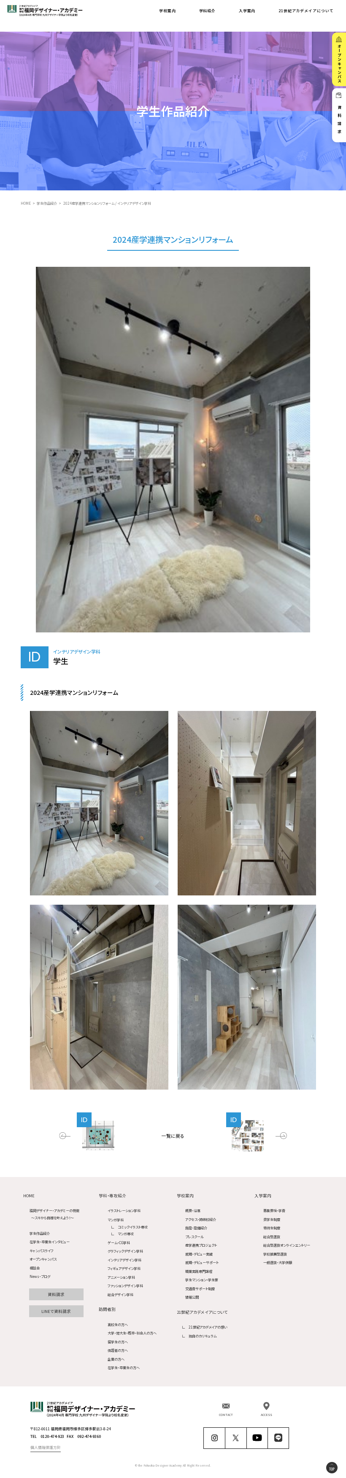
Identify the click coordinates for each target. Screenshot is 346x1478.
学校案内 (167, 11)
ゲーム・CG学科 (119, 1242)
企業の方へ (116, 1358)
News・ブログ (40, 1276)
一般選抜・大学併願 (277, 1262)
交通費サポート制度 (200, 1288)
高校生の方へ (118, 1324)
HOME (29, 1196)
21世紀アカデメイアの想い (208, 1326)
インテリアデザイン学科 (124, 1259)
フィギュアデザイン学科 (124, 1268)
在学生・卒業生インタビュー (50, 1241)
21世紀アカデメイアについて (306, 11)
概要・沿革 (192, 1210)
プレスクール (194, 1236)
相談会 (35, 1267)
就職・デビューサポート (202, 1262)
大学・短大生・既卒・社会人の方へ (132, 1332)
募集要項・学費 (274, 1210)
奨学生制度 (271, 1219)
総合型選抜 (271, 1236)
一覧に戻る (173, 1135)
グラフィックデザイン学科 (125, 1250)
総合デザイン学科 (120, 1294)
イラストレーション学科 (124, 1210)
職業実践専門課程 (198, 1271)
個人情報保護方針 (45, 1447)
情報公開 (192, 1296)
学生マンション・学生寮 (201, 1279)
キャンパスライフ (42, 1250)
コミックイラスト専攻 (133, 1226)
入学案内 (247, 11)
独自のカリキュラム (202, 1335)
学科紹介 (207, 11)
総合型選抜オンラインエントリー (286, 1244)
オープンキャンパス (43, 1258)
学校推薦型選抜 (275, 1253)
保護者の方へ (118, 1350)
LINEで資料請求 (56, 1311)
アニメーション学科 (121, 1277)
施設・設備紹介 (196, 1227)
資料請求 (56, 1294)
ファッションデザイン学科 (125, 1285)
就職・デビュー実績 (199, 1253)
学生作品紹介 (40, 1233)
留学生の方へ (118, 1341)
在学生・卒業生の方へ (124, 1367)
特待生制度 (271, 1227)
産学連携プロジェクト (201, 1244)
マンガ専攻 (126, 1233)
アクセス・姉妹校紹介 (200, 1219)
